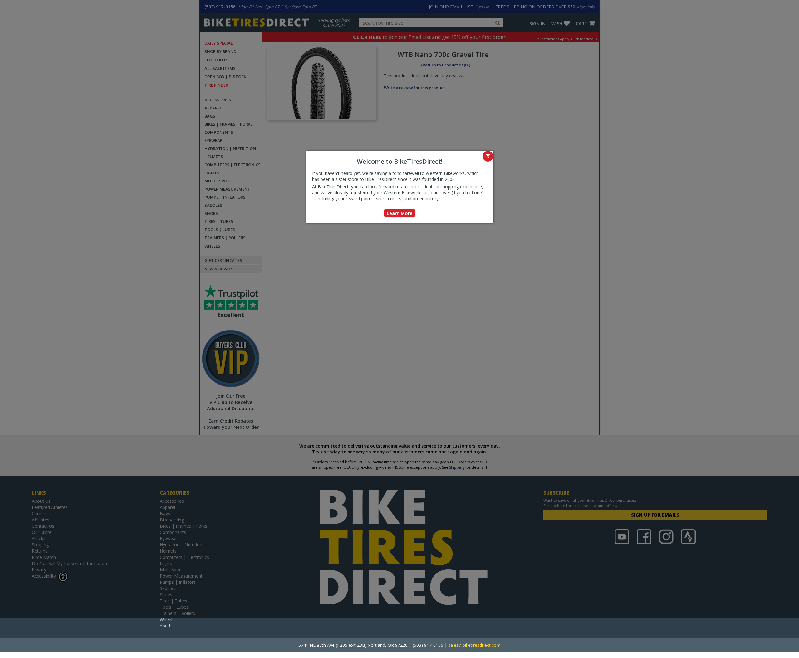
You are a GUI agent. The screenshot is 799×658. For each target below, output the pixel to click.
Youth (166, 626)
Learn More (400, 213)
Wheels (167, 619)
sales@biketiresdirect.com (474, 645)
